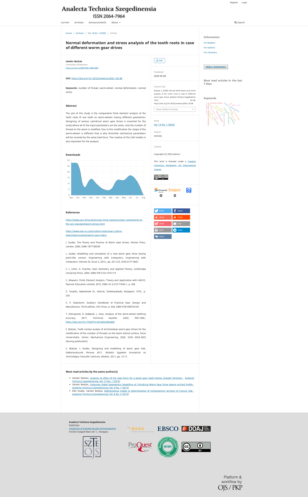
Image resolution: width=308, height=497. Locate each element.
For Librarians (210, 52)
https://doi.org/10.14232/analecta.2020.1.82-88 (96, 78)
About (115, 22)
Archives (79, 22)
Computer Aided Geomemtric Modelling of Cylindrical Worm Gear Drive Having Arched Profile (141, 384)
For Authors (209, 47)
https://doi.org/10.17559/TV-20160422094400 (90, 321)
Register (234, 2)
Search (241, 22)
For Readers (209, 42)
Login (244, 2)
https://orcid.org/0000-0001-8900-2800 (82, 68)
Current (65, 22)
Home (69, 33)
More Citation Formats (167, 109)
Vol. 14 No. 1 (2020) (97, 33)
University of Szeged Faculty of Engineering (92, 428)
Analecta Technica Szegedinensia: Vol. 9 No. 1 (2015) (100, 387)
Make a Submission (216, 66)
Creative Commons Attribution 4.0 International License (175, 165)
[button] (163, 210)
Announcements (97, 22)
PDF (160, 60)
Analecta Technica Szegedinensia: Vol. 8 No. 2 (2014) (100, 394)
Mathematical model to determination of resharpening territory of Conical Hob (148, 390)
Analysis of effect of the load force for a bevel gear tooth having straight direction (136, 378)
